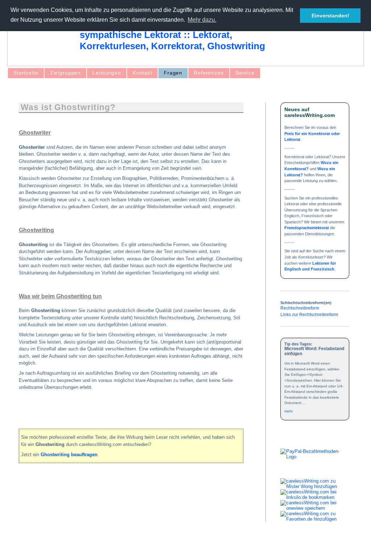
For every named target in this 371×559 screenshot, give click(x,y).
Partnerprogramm (157, 547)
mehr (288, 411)
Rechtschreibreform (299, 308)
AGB (31, 547)
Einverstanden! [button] (330, 15)
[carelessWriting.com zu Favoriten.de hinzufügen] (314, 519)
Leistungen (106, 73)
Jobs (126, 547)
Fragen (173, 73)
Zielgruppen (65, 73)
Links (106, 547)
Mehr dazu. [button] (202, 20)
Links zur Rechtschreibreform (309, 314)
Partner (84, 547)
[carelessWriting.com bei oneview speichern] (314, 508)
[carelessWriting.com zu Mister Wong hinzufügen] (314, 486)
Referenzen (209, 73)
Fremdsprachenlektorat (306, 228)
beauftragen (69, 454)
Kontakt (142, 73)
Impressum (56, 547)
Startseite (25, 73)
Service (245, 73)
